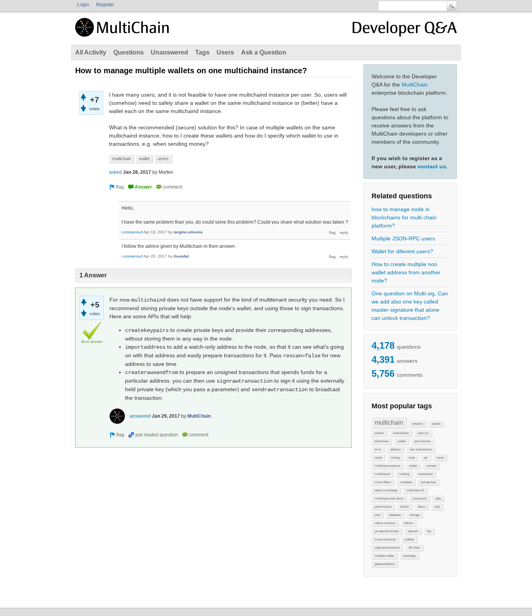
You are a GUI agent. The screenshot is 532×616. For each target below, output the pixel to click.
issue (440, 457)
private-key (428, 482)
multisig (404, 474)
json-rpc (423, 433)
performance (383, 506)
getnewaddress (385, 564)
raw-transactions (421, 449)
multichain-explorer (387, 466)
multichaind (382, 474)
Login (83, 4)
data (438, 498)
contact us (431, 166)
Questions (128, 52)
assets (436, 423)
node (412, 457)
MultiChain (415, 84)
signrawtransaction (387, 547)
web (437, 506)
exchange (409, 556)
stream (379, 433)
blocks (404, 506)
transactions (401, 433)
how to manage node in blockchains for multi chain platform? (404, 217)
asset (378, 457)
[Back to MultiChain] (123, 31)
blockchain (382, 441)
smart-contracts (385, 539)
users (163, 158)
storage (414, 515)
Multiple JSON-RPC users (403, 238)
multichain (389, 422)
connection (419, 498)
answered (140, 416)
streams (417, 423)
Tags (202, 52)
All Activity (90, 52)
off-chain (414, 547)
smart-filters (383, 482)
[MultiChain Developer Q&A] (404, 30)
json (377, 515)
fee (429, 531)
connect (431, 466)
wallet (401, 441)
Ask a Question (263, 52)
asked (115, 172)
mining (395, 457)
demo (421, 506)
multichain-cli (415, 490)
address (395, 449)
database (395, 515)
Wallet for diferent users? (402, 251)
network (413, 531)
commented (132, 232)
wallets (409, 539)
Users (225, 52)
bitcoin (408, 523)
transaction (425, 474)
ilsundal (181, 256)
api (426, 457)
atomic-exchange (386, 490)
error (378, 449)
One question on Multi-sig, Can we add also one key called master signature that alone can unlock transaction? (410, 305)
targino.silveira (188, 232)
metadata (406, 482)
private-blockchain (387, 531)
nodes (413, 466)
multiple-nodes (384, 556)
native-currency (385, 523)
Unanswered (169, 52)
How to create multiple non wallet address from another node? (406, 272)
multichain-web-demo (389, 498)
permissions (422, 441)
